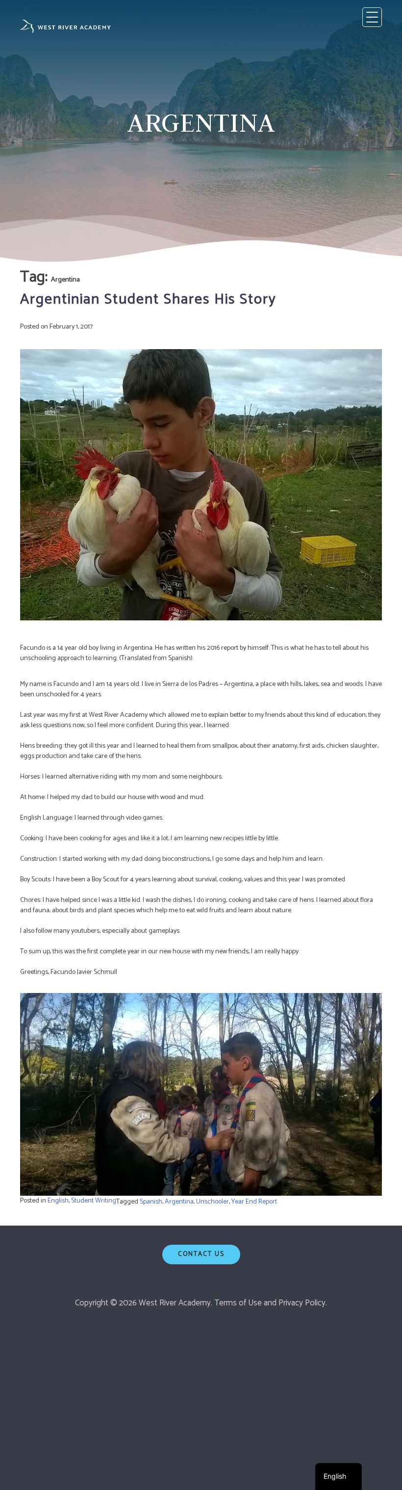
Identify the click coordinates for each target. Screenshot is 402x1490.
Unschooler (212, 1201)
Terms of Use (238, 1303)
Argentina (179, 1201)
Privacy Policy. (302, 1303)
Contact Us (201, 1254)
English (58, 1200)
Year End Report (254, 1201)
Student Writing (93, 1200)
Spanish (151, 1201)
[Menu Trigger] (372, 17)
